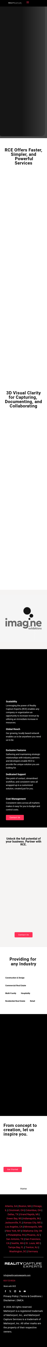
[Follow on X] (10, 1291)
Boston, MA (24, 1206)
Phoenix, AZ (33, 1234)
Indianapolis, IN (30, 1218)
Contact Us (15, 817)
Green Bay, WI (14, 1218)
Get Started (12, 1169)
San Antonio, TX (14, 1239)
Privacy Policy (10, 1296)
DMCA (20, 1300)
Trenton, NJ (31, 1247)
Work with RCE (9, 1286)
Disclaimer (9, 1300)
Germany (32, 1251)
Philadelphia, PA (16, 1234)
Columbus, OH (33, 1210)
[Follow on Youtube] (25, 1291)
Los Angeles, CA (13, 1226)
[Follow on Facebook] (5, 1291)
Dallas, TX (13, 1214)
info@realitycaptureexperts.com (16, 1275)
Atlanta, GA (11, 1206)
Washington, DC (17, 1251)
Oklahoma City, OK (32, 1230)
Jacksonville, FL (13, 1222)
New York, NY (13, 1230)
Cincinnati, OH (16, 1210)
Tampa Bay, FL (16, 1247)
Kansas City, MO (32, 1222)
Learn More (13, 234)
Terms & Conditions (30, 1296)
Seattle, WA (17, 1243)
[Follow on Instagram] (15, 1291)
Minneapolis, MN (33, 1226)
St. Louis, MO (32, 1243)
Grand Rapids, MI (29, 1214)
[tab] (14, 978)
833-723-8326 (9, 1281)
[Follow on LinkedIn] (20, 1291)
